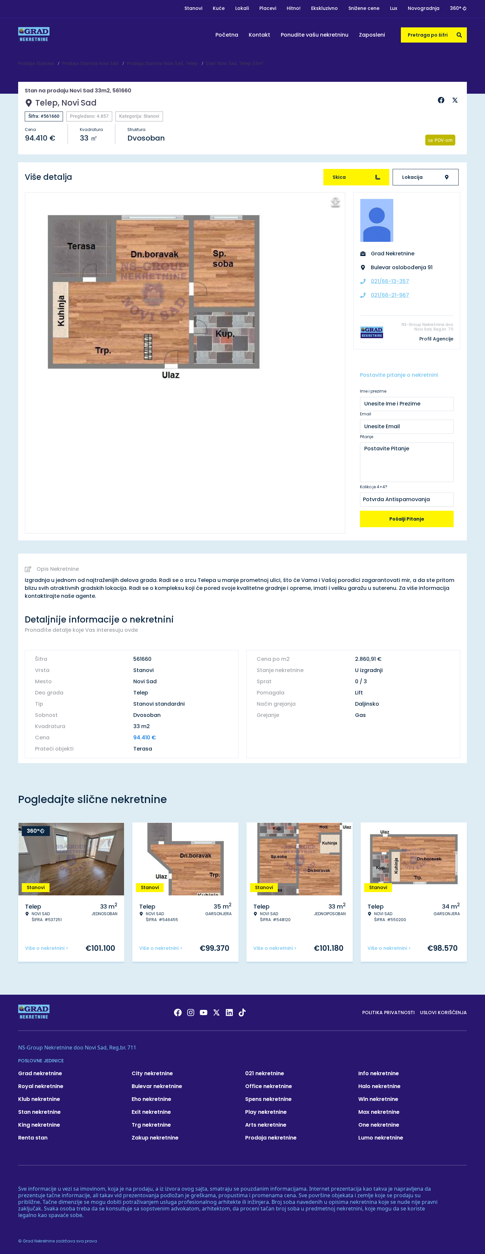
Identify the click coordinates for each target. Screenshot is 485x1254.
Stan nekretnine (39, 1112)
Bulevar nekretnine (157, 1086)
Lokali (242, 8)
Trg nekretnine (151, 1125)
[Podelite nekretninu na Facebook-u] (442, 100)
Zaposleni (372, 35)
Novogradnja (423, 8)
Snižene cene (363, 8)
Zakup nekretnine (155, 1137)
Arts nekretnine (265, 1125)
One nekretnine (378, 1125)
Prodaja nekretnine (271, 1137)
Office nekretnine (268, 1086)
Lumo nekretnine (380, 1137)
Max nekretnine (379, 1112)
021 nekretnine (264, 1073)
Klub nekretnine (39, 1099)
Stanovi (193, 8)
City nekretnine (152, 1073)
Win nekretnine (378, 1099)
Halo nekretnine (379, 1086)
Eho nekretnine (151, 1099)
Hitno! (294, 8)
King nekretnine (39, 1125)
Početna (226, 35)
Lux (393, 8)
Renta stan (33, 1137)
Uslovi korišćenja (443, 1012)
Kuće (219, 8)
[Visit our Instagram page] (191, 1012)
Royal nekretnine (40, 1086)
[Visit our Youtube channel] (204, 1012)
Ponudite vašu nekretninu (314, 35)
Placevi (267, 8)
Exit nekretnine (151, 1112)
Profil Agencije (436, 339)
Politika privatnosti (388, 1012)
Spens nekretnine (268, 1099)
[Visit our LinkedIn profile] (229, 1012)
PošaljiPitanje (406, 519)
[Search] (459, 35)
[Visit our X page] (216, 1012)
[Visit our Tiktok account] (242, 1012)
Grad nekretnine (40, 1073)
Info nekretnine (378, 1073)
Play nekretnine (266, 1112)
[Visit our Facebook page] (178, 1012)
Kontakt (259, 35)
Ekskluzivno (324, 8)
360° (455, 8)
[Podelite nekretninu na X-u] (456, 100)
